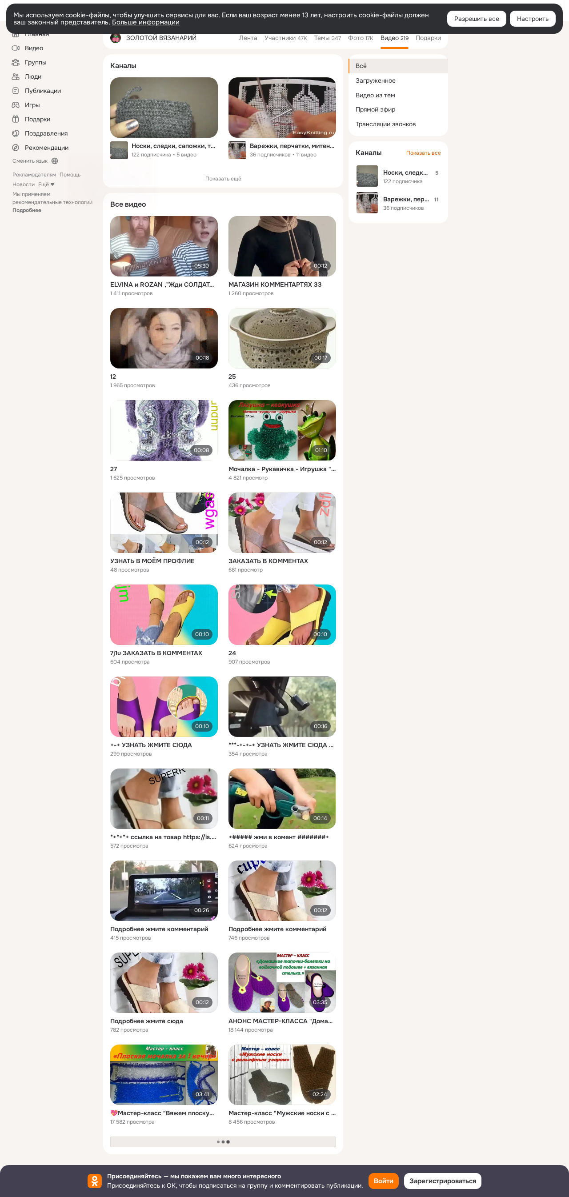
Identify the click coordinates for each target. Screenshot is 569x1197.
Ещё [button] (43, 184)
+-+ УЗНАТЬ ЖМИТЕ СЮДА (151, 745)
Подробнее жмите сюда (146, 1021)
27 (113, 469)
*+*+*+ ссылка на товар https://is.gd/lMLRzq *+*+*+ (164, 837)
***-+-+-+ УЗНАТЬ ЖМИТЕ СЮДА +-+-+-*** (282, 745)
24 (232, 653)
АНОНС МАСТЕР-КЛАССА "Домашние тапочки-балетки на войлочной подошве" (282, 1021)
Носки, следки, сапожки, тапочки (175, 146)
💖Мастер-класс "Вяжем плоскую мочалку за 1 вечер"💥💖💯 (164, 1113)
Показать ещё (223, 178)
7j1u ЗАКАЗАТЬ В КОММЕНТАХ (156, 653)
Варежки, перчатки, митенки (293, 146)
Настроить (533, 19)
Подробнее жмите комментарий (159, 929)
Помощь (70, 174)
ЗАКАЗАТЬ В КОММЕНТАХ (268, 561)
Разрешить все (476, 19)
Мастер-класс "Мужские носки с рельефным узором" (282, 1113)
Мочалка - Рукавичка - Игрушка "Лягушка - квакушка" (282, 469)
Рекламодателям (34, 174)
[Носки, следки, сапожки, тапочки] (164, 107)
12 (113, 376)
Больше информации (146, 22)
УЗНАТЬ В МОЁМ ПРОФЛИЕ (152, 561)
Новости (23, 184)
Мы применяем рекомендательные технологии (52, 202)
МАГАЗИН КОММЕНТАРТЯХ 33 (275, 284)
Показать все (423, 152)
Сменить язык (30, 160)
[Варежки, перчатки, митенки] (282, 107)
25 (232, 376)
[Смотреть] (164, 246)
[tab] (248, 38)
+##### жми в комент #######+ (278, 837)
